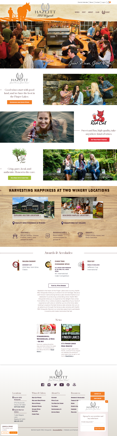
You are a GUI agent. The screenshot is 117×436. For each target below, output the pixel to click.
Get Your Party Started (99, 139)
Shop (108, 12)
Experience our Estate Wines (19, 102)
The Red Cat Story (57, 403)
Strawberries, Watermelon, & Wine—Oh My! (46, 338)
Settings (5, 432)
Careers (73, 409)
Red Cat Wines (36, 397)
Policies (73, 412)
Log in (104, 2)
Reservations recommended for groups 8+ (60, 237)
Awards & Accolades (77, 397)
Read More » (69, 356)
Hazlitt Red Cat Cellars (19, 411)
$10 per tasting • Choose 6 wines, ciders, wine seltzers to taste (30, 237)
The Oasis (54, 406)
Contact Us (97, 393)
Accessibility (57, 430)
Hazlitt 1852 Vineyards (18, 398)
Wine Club (54, 400)
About (90, 12)
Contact (97, 2)
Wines (77, 12)
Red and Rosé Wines (38, 400)
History (54, 397)
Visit (84, 12)
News (91, 2)
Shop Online (97, 398)
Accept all (13, 432)
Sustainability (56, 409)
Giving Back (55, 412)
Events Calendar (83, 2)
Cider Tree (35, 414)
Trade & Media (76, 400)
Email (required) (87, 422)
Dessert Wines (37, 406)
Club (97, 12)
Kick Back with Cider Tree (19, 178)
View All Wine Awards (58, 285)
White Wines (36, 403)
